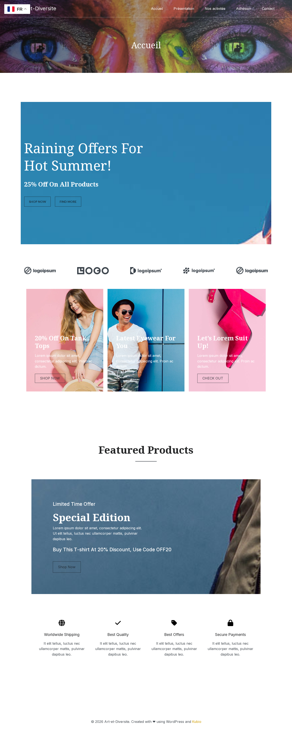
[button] (37, 202)
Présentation (184, 8)
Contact (268, 8)
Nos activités (215, 8)
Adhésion (243, 8)
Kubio (196, 721)
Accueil (157, 8)
